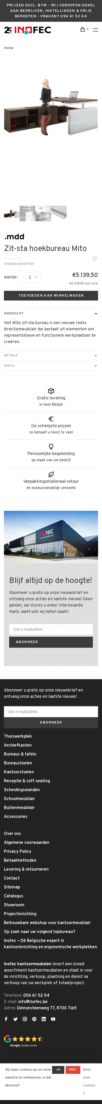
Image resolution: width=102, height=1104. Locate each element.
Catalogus (13, 896)
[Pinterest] (34, 1019)
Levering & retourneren (26, 869)
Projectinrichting (20, 914)
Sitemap (12, 887)
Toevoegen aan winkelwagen (51, 295)
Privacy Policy (17, 851)
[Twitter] (15, 1019)
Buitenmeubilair (19, 808)
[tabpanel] (51, 107)
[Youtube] (53, 1019)
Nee (73, 1070)
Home (9, 48)
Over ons (12, 834)
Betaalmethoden (20, 860)
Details (11, 355)
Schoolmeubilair (19, 799)
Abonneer (27, 642)
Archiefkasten (18, 745)
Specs (9, 366)
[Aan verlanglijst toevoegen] (95, 259)
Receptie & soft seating (27, 781)
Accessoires (15, 816)
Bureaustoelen (18, 763)
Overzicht (14, 314)
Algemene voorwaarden (26, 842)
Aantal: (11, 277)
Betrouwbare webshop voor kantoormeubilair (47, 923)
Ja (58, 1070)
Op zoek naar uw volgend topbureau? (39, 932)
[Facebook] (6, 1019)
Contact (12, 878)
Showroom (14, 905)
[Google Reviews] (23, 1046)
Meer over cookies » (89, 1082)
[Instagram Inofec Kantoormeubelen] (25, 1019)
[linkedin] (44, 1019)
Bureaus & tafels (20, 754)
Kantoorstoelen (19, 772)
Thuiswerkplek (18, 736)
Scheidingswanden (22, 790)
